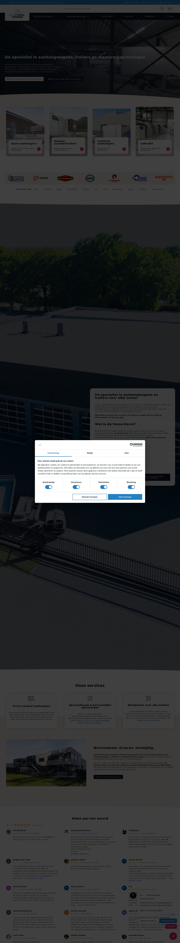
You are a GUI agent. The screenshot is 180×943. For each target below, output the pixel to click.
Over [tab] (127, 453)
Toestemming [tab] (53, 453)
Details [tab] (90, 453)
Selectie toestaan (89, 497)
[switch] (76, 487)
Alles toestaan (125, 497)
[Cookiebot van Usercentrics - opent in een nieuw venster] (131, 445)
